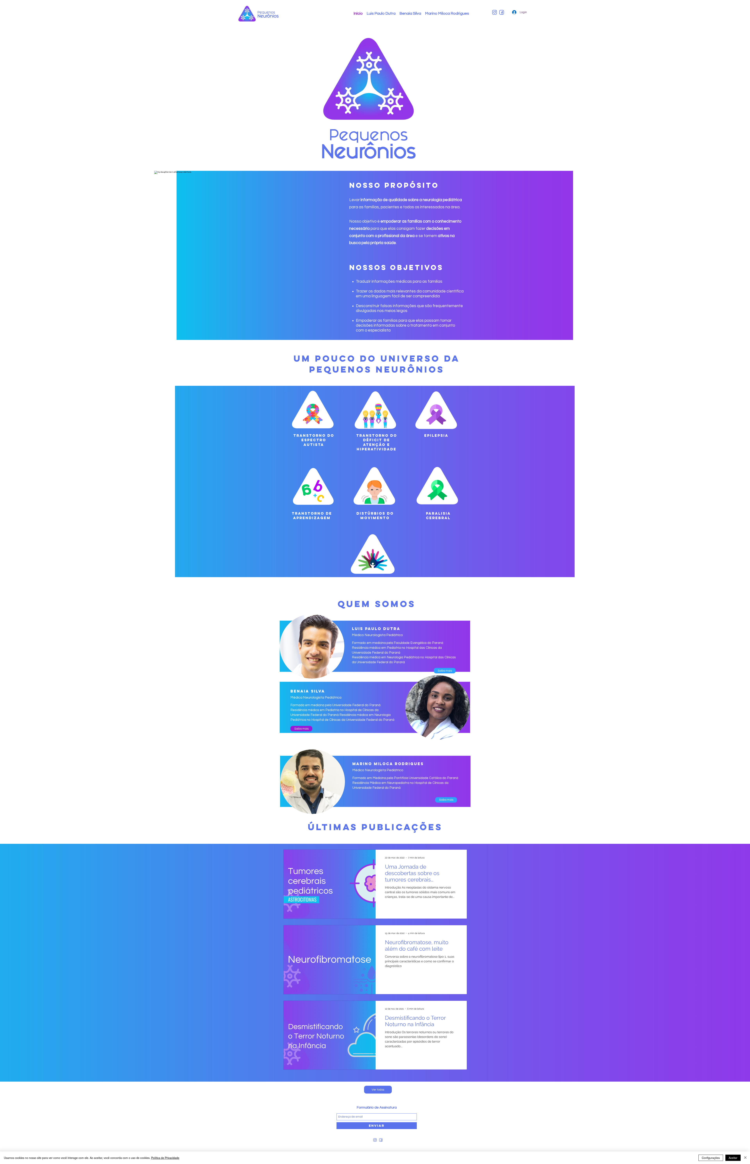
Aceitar (733, 1158)
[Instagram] (494, 12)
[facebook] (501, 12)
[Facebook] (381, 1140)
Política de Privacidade (165, 1158)
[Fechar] (745, 1158)
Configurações (711, 1158)
